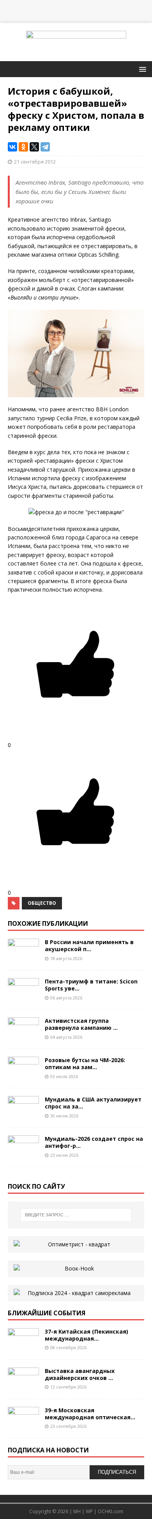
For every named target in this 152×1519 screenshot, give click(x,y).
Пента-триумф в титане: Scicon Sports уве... (91, 985)
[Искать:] (76, 1214)
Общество (42, 903)
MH (77, 1511)
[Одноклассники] (23, 147)
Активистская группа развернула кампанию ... (81, 1024)
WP (89, 1511)
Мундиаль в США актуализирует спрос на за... (93, 1103)
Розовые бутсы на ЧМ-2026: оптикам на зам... (85, 1063)
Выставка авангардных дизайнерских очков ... (80, 1374)
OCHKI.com (110, 1511)
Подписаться (117, 1472)
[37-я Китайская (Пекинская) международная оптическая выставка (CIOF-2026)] (23, 1347)
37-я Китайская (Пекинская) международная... (86, 1335)
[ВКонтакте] (12, 147)
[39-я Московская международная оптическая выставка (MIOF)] (23, 1425)
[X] (34, 147)
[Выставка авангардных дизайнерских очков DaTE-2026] (23, 1386)
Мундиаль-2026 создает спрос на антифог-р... (94, 1142)
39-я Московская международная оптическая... (90, 1413)
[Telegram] (45, 147)
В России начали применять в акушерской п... (89, 945)
